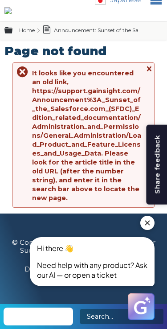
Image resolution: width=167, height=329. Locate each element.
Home (27, 30)
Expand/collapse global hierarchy (13, 31)
